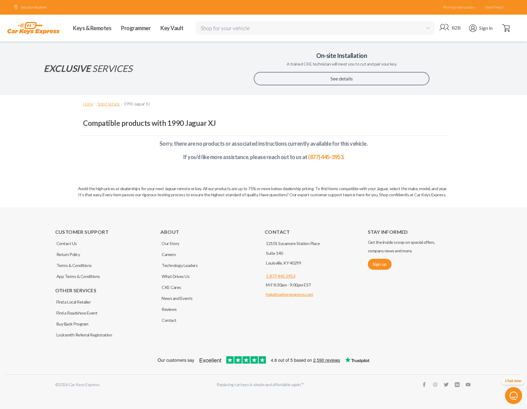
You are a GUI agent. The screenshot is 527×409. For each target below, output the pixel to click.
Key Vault (172, 28)
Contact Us (66, 243)
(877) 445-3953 (325, 157)
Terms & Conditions (74, 265)
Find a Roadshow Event (77, 312)
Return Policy (68, 254)
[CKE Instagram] (435, 384)
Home (88, 103)
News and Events (177, 298)
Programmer (136, 28)
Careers (169, 254)
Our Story (170, 243)
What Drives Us (175, 276)
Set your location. (34, 7)
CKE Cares (171, 287)
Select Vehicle (109, 103)
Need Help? (494, 7)
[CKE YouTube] (468, 384)
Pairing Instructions (459, 7)
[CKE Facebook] (424, 384)
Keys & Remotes (92, 28)
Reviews (169, 309)
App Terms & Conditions (78, 276)
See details (342, 78)
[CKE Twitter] (446, 384)
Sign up (380, 264)
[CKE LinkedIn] (457, 384)
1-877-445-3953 (280, 276)
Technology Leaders (180, 265)
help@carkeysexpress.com (289, 294)
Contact (169, 320)
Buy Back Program (72, 323)
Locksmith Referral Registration (84, 334)
